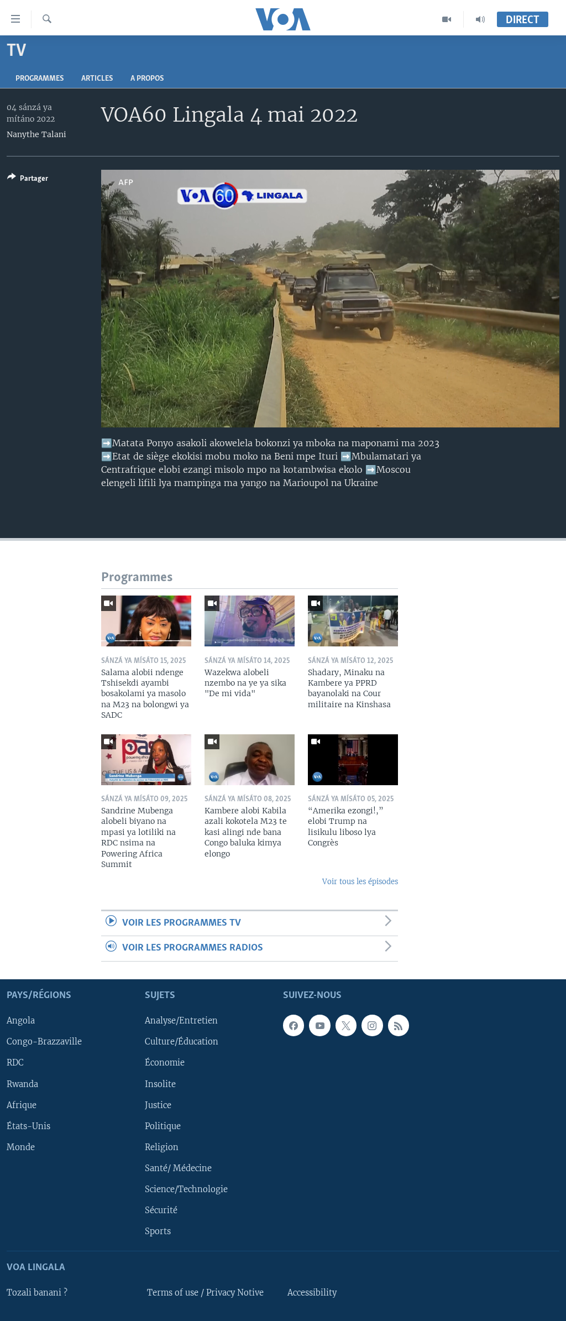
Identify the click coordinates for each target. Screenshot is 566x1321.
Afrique (21, 1105)
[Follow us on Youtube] (319, 1025)
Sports (158, 1231)
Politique (163, 1126)
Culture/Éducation (181, 1042)
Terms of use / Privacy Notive (205, 1293)
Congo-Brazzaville (44, 1042)
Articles (97, 79)
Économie (165, 1063)
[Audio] (480, 19)
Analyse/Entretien (181, 1021)
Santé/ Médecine (178, 1168)
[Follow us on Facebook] (293, 1025)
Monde (21, 1147)
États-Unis (28, 1126)
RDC (15, 1063)
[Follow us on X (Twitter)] (346, 1025)
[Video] (447, 19)
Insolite (160, 1084)
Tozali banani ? (37, 1293)
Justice (158, 1105)
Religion (162, 1147)
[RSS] (398, 1025)
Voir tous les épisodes (360, 881)
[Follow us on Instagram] (371, 1025)
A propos (147, 79)
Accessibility (312, 1293)
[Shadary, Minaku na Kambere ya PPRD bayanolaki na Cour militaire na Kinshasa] (353, 621)
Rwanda (22, 1084)
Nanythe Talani (36, 134)
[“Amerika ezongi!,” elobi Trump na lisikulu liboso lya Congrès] (353, 759)
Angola (21, 1021)
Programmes (39, 79)
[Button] (27, 180)
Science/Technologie (186, 1189)
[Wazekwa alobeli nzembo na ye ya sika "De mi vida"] (250, 621)
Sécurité (161, 1210)
